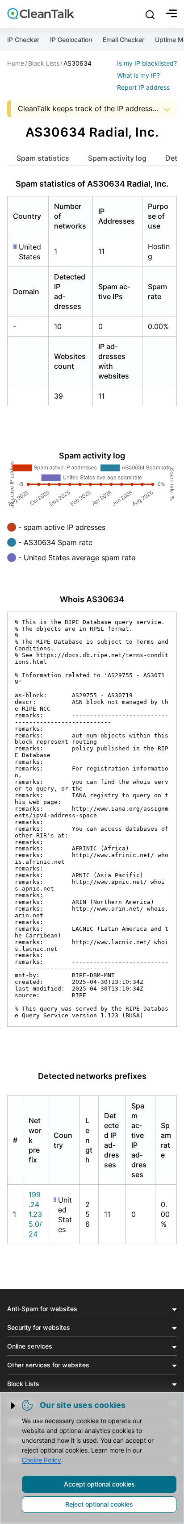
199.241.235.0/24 (35, 1214)
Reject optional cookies (99, 1504)
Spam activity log (117, 158)
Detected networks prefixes (92, 1076)
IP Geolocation (71, 39)
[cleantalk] (40, 13)
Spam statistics (43, 158)
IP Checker (23, 39)
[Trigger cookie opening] (14, 1406)
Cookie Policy (41, 1460)
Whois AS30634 (92, 599)
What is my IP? (138, 75)
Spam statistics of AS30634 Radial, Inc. (92, 183)
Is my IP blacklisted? (147, 63)
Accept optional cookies (99, 1484)
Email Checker (123, 39)
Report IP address (143, 87)
